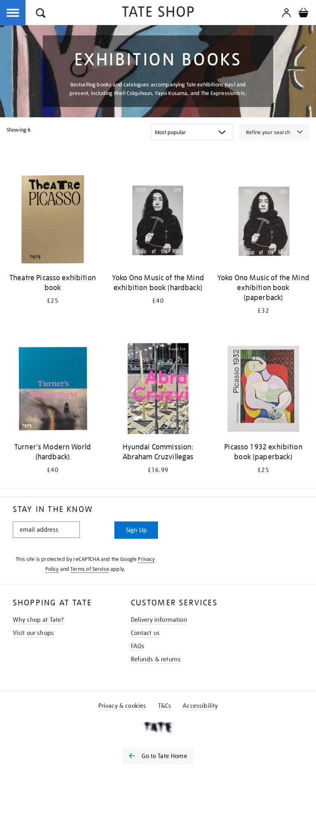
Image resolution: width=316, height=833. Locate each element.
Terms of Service (89, 568)
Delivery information (159, 620)
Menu (13, 13)
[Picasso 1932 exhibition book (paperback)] (263, 390)
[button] (40, 14)
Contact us (145, 633)
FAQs (138, 646)
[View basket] (303, 14)
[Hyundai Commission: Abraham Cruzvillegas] (158, 390)
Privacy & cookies (122, 706)
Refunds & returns (156, 659)
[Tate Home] (158, 727)
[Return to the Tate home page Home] (158, 13)
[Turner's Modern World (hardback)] (52, 390)
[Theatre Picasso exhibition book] (52, 221)
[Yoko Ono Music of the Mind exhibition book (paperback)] (263, 221)
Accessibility (200, 706)
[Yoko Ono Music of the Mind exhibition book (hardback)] (158, 221)
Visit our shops (33, 633)
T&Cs (165, 706)
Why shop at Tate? (38, 620)
